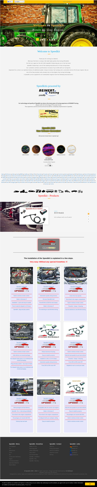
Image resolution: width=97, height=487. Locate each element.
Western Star (86, 182)
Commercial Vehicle (13, 460)
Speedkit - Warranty (34, 460)
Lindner (23, 179)
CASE (30, 174)
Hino (72, 176)
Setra (93, 180)
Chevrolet (39, 174)
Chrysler (45, 174)
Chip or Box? (32, 452)
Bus (10, 454)
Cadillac (26, 174)
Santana (80, 180)
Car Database (12, 446)
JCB (39, 177)
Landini (5, 179)
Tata (44, 182)
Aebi (2, 174)
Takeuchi (39, 182)
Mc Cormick (70, 179)
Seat (89, 180)
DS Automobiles (17, 176)
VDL (67, 182)
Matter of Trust (33, 446)
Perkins (32, 180)
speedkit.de (75, 446)
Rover (59, 180)
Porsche (49, 180)
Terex (47, 182)
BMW (21, 174)
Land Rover (92, 177)
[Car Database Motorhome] (38, 191)
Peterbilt (37, 180)
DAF (75, 174)
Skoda (3, 182)
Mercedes (77, 179)
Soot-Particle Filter (33, 454)
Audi (17, 174)
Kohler (63, 177)
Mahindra (33, 179)
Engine (10, 458)
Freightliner (40, 176)
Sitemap (51, 454)
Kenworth (54, 177)
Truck (10, 452)
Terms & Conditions (54, 450)
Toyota (52, 182)
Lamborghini (79, 177)
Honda (87, 176)
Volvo (76, 182)
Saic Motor (69, 180)
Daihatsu (80, 174)
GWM (68, 176)
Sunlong (29, 182)
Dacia (66, 174)
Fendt (27, 176)
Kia (59, 177)
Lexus (12, 179)
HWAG (4, 177)
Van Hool (62, 182)
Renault (55, 180)
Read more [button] (28, 484)
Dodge (4, 176)
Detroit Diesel (87, 174)
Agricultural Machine (14, 462)
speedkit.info (74, 448)
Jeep (42, 177)
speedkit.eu (74, 452)
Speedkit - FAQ (32, 458)
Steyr (18, 182)
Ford (35, 176)
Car (10, 448)
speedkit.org (74, 450)
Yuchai (52, 184)
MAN (38, 179)
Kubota (73, 177)
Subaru (23, 182)
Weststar (93, 182)
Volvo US (71, 182)
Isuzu (27, 177)
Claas (55, 174)
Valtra (57, 182)
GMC (57, 176)
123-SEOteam (69, 471)
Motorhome (12, 450)
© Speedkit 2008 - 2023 (30, 471)
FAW (24, 176)
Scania (85, 180)
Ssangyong (13, 182)
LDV (9, 179)
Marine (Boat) (12, 465)
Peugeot (43, 180)
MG (82, 179)
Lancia (86, 177)
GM (54, 176)
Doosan (9, 176)
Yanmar (47, 184)
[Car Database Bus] (49, 191)
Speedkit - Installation (34, 456)
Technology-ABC (33, 448)
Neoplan (9, 180)
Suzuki (34, 182)
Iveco (31, 177)
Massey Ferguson (56, 179)
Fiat (31, 176)
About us (52, 446)
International (20, 177)
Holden (82, 176)
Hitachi (77, 176)
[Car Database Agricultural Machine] (80, 191)
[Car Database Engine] (43, 191)
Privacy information (54, 448)
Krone (68, 177)
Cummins (60, 174)
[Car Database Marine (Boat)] (16, 191)
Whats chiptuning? (33, 450)
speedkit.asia (75, 454)
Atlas (13, 174)
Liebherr (18, 179)
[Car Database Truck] (24, 191)
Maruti (43, 179)
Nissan (23, 180)
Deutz (94, 174)
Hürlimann (93, 176)
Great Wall (63, 176)
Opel (27, 180)
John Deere (48, 177)
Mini (85, 179)
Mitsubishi (91, 179)
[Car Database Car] (31, 191)
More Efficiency (47, 165)
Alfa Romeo (8, 174)
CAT (34, 174)
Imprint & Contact (54, 452)
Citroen (51, 174)
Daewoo (71, 174)
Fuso (50, 176)
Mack (28, 179)
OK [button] (90, 484)
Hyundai (9, 177)
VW (81, 182)
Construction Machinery (15, 456)
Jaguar (35, 177)
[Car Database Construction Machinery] (61, 191)
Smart (7, 182)
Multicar (4, 180)
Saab (63, 180)
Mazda (64, 179)
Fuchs (46, 176)
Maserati (48, 179)
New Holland (16, 180)
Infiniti (14, 177)
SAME (74, 180)
